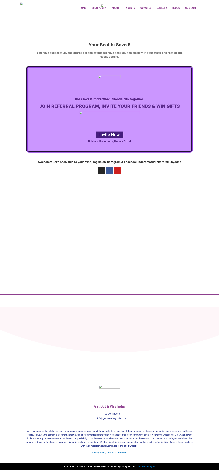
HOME (83, 7)
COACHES (145, 7)
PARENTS (130, 7)
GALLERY (162, 7)
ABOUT (115, 7)
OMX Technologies (146, 466)
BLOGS (176, 7)
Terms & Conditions (117, 452)
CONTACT (190, 7)
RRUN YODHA (99, 7)
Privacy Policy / (99, 452)
